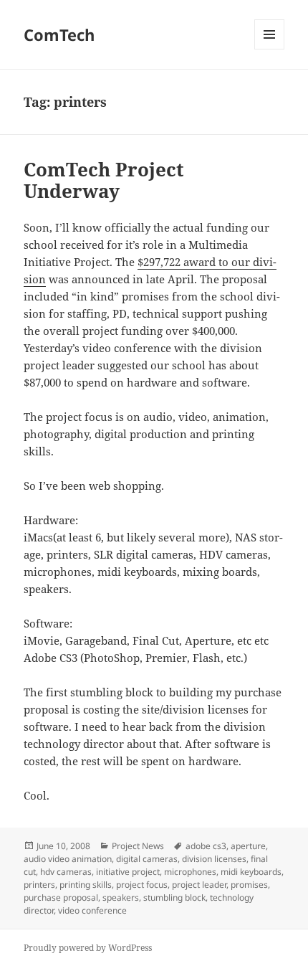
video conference (92, 910)
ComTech (59, 34)
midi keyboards (251, 872)
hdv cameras (66, 872)
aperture (248, 846)
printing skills (85, 885)
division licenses (214, 859)
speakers (120, 897)
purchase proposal (61, 897)
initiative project (128, 872)
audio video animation (68, 859)
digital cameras (147, 859)
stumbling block (174, 897)
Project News (138, 846)
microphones (190, 872)
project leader (199, 885)
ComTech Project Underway (104, 180)
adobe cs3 (206, 846)
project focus (142, 885)
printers (39, 885)
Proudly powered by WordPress (88, 948)
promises (249, 885)
